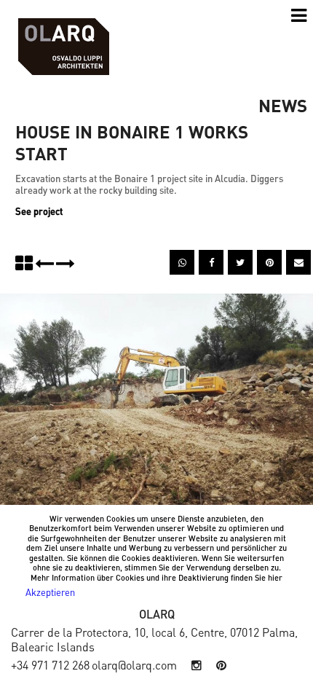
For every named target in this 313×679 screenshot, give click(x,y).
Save (277, 257)
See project (39, 211)
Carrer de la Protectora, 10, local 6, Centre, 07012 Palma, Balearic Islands (154, 639)
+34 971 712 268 (50, 664)
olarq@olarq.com (134, 664)
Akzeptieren (50, 592)
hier (275, 578)
